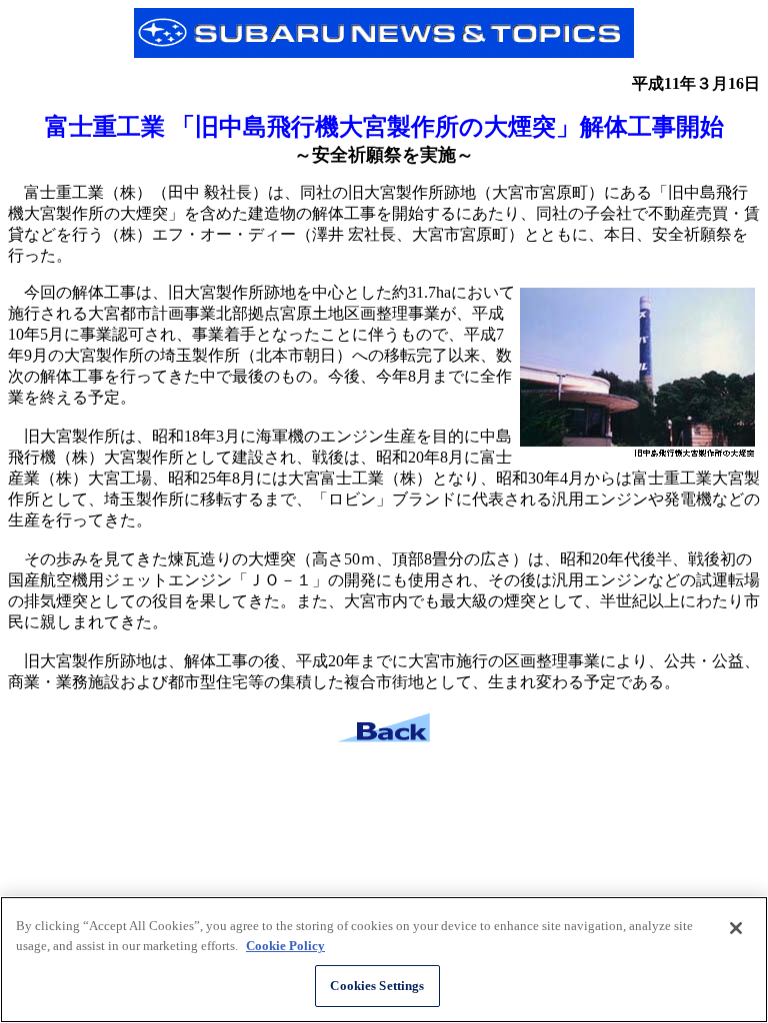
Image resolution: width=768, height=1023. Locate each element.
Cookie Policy (285, 945)
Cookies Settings (377, 985)
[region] (384, 959)
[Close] (736, 928)
